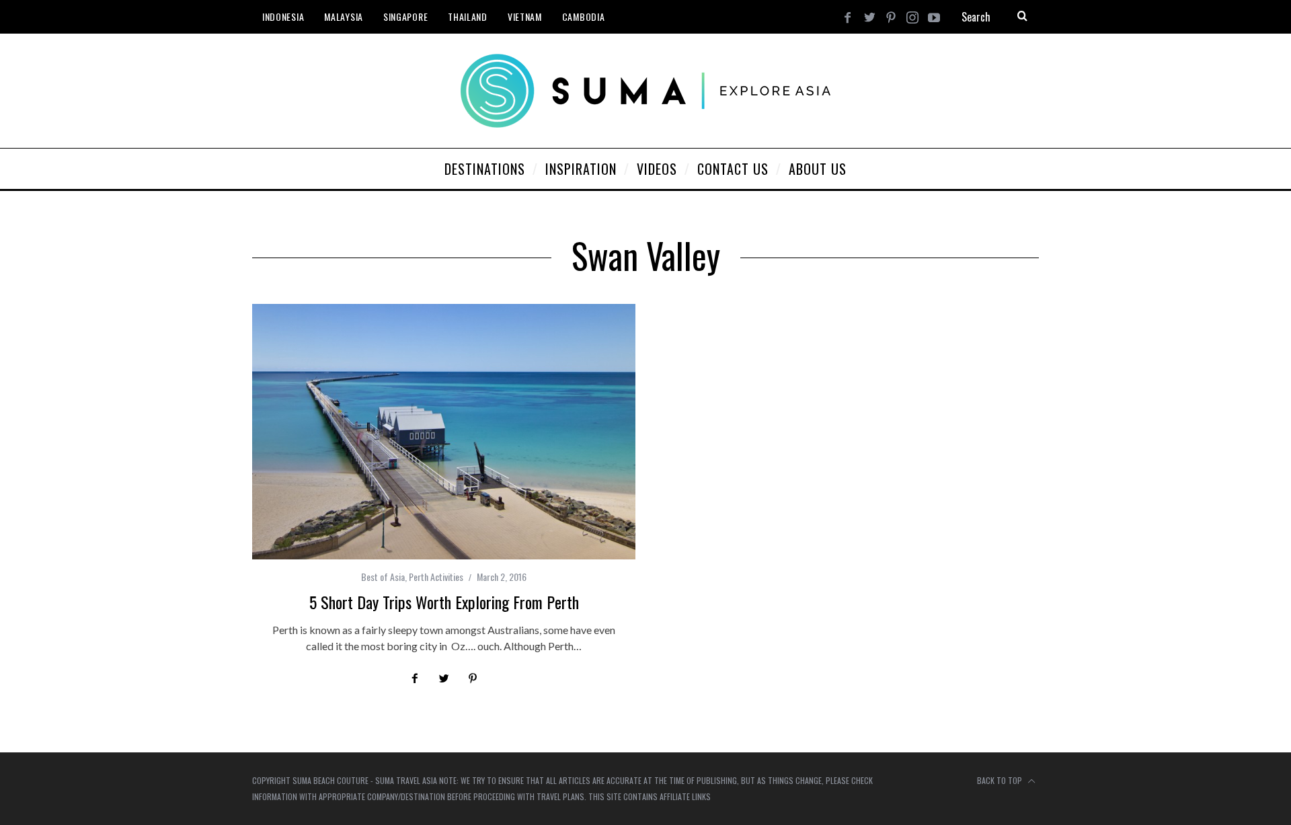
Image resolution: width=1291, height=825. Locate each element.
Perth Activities (436, 576)
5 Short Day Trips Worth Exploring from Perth (444, 602)
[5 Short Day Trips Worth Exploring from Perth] (443, 431)
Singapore (405, 16)
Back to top (1000, 780)
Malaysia (343, 16)
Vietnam (525, 16)
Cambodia (583, 16)
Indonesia (283, 16)
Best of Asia (383, 576)
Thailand (467, 16)
